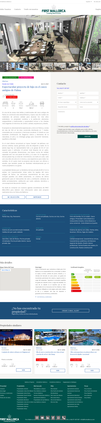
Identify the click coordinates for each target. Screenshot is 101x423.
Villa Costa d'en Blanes (56, 395)
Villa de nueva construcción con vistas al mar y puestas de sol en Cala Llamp (50, 353)
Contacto (17, 9)
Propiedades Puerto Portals (24, 395)
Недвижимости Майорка (69, 382)
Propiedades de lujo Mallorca (41, 400)
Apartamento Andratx (73, 388)
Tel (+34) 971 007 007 (63, 88)
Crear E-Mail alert (70, 311)
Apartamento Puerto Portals (74, 397)
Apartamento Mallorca (40, 397)
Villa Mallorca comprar (40, 388)
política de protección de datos (79, 126)
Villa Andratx (54, 388)
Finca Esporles (88, 393)
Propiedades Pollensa (22, 406)
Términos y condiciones (6, 393)
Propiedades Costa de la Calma (25, 402)
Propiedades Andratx (22, 388)
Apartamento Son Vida (73, 404)
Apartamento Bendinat (73, 395)
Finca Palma (87, 397)
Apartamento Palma (72, 406)
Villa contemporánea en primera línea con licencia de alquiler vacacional (83, 353)
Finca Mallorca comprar (40, 391)
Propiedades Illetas (22, 397)
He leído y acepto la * (74, 126)
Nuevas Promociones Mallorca (42, 395)
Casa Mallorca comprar (40, 402)
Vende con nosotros (31, 9)
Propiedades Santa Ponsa (23, 393)
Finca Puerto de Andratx (90, 391)
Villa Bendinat (54, 393)
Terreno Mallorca (38, 393)
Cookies (2, 395)
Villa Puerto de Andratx (57, 391)
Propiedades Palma (22, 408)
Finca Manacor (88, 395)
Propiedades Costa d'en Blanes (25, 391)
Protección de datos (5, 397)
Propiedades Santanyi (22, 404)
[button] (49, 71)
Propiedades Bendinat (23, 400)
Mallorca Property (29, 382)
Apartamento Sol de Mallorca (75, 402)
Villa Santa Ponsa (55, 397)
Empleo (98, 9)
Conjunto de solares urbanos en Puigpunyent (16, 352)
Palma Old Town (7, 84)
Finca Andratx (88, 388)
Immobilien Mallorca (41, 382)
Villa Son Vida (54, 402)
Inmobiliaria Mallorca (55, 382)
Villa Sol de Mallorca (56, 400)
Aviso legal (3, 391)
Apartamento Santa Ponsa (74, 400)
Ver (23, 370)
